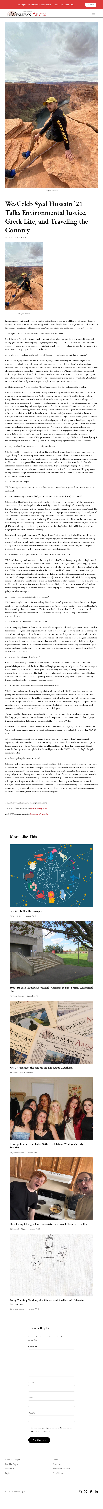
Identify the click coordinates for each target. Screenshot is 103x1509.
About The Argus (12, 1459)
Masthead (9, 1468)
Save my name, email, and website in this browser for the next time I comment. (52, 1429)
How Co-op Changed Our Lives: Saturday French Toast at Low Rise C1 (51, 1224)
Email (31, 1397)
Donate (56, 1459)
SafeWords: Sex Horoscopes (26, 911)
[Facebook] (91, 1491)
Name (31, 1382)
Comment (33, 1346)
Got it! (91, 4)
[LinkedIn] (96, 1491)
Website (31, 1412)
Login (7, 1473)
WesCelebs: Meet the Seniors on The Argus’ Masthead (41, 1067)
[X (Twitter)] (85, 1491)
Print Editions (58, 1473)
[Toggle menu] (92, 13)
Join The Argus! (11, 1464)
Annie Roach (21, 237)
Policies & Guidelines (61, 1468)
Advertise (57, 1464)
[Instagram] (80, 1491)
